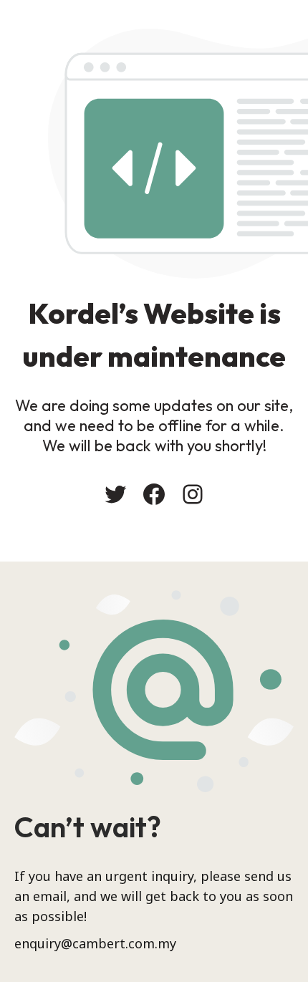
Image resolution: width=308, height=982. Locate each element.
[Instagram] (193, 494)
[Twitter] (115, 494)
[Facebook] (154, 494)
